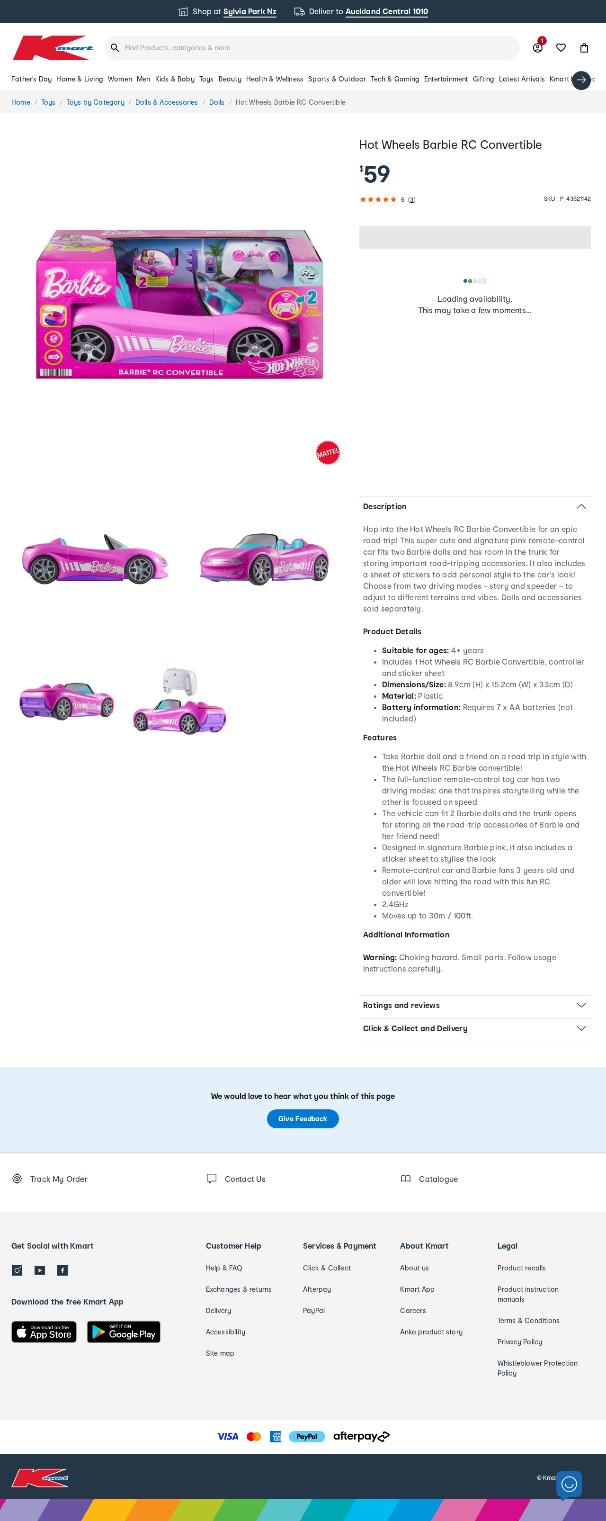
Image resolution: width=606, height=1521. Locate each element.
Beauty (230, 79)
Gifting (483, 79)
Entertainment (446, 79)
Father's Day (31, 79)
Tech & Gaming (395, 79)
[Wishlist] (561, 47)
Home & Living (79, 79)
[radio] (179, 304)
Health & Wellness (274, 79)
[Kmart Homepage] (52, 48)
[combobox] (312, 48)
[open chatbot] (569, 1486)
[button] (584, 47)
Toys (206, 79)
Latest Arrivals (522, 79)
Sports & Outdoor (337, 79)
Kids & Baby (175, 79)
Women (120, 79)
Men (144, 79)
